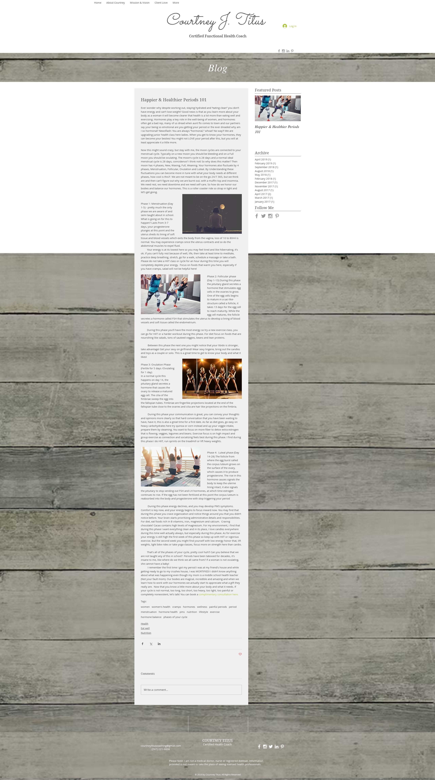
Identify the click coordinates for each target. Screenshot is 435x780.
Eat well (145, 628)
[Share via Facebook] (142, 643)
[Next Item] (295, 108)
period (233, 606)
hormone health (168, 611)
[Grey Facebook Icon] (279, 51)
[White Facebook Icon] (259, 746)
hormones (189, 606)
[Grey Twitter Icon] (263, 216)
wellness (202, 606)
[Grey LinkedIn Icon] (288, 51)
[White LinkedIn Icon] (276, 746)
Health (144, 623)
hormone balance (151, 616)
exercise (215, 611)
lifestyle (203, 611)
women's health (161, 606)
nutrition (192, 611)
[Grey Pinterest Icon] (292, 51)
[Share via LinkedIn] (159, 643)
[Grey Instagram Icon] (283, 51)
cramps (176, 606)
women (145, 606)
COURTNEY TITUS (217, 740)
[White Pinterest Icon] (282, 746)
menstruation (149, 611)
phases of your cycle (175, 616)
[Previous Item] (260, 108)
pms (182, 611)
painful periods (218, 606)
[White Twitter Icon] (270, 746)
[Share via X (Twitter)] (150, 643)
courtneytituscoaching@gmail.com (161, 745)
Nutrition (146, 632)
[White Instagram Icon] (265, 746)
